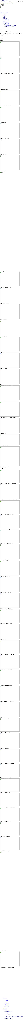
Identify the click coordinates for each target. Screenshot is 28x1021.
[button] (3, 12)
